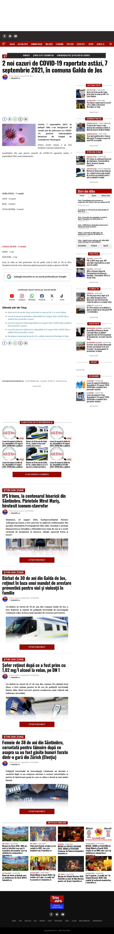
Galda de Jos (62, 381)
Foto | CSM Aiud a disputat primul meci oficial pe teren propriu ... (93, 226)
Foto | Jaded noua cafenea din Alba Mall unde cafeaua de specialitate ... (93, 241)
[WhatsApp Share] (15, 119)
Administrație (36, 44)
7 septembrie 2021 (32, 381)
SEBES (67, 921)
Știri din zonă (57, 50)
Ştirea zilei (106, 196)
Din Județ (49, 44)
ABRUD (14, 921)
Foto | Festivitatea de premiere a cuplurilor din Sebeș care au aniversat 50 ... (94, 202)
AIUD (20, 921)
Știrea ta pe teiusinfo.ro (43, 55)
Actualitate (23, 44)
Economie (60, 44)
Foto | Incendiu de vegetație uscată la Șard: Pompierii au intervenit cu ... (92, 218)
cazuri (44, 381)
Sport (91, 44)
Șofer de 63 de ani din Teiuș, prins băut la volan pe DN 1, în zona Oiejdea (37, 312)
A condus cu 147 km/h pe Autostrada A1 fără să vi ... (93, 210)
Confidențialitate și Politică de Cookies (73, 55)
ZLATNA (74, 921)
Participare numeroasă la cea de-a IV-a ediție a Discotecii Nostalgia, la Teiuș (38, 336)
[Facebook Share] (4, 119)
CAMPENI (42, 921)
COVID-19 (52, 381)
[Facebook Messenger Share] (10, 119)
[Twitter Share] (20, 119)
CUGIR (50, 921)
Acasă (12, 44)
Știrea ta (100, 44)
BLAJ (35, 921)
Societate (81, 44)
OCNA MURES (58, 921)
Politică (70, 44)
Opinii (105, 246)
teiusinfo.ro (15, 78)
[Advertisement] (57, 15)
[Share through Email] (26, 119)
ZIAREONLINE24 (97, 921)
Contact (26, 55)
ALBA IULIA (27, 921)
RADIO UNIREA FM (84, 921)
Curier (82, 196)
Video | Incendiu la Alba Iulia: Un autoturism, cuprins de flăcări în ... (91, 233)
